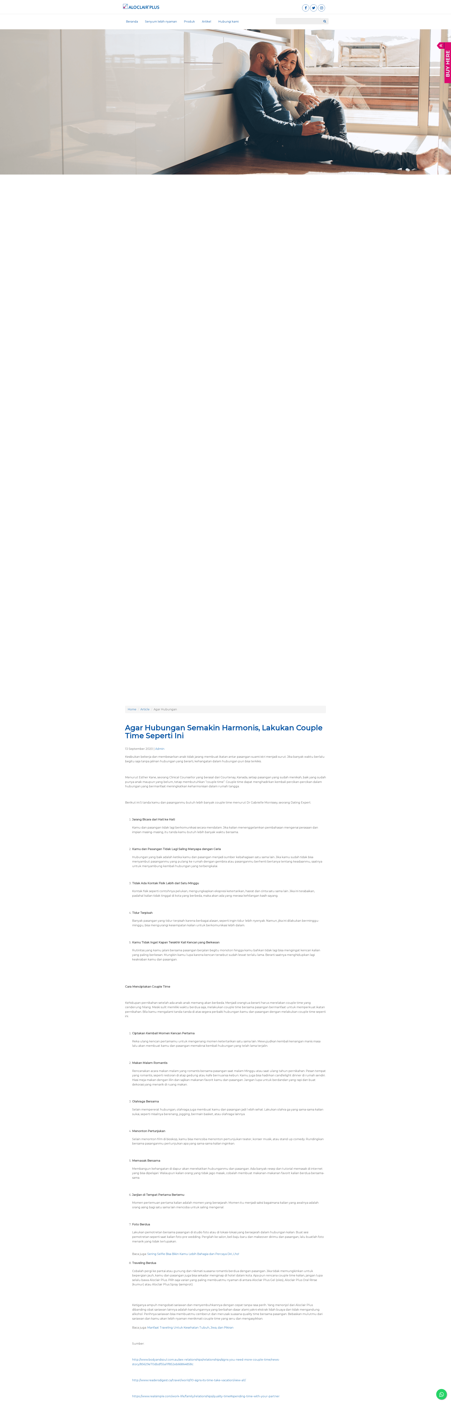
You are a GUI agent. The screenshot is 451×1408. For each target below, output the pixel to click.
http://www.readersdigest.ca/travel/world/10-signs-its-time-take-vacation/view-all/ (189, 1380)
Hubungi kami (228, 21)
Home (132, 709)
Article (145, 709)
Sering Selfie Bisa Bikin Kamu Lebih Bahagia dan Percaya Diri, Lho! (193, 1254)
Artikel (206, 21)
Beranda (132, 21)
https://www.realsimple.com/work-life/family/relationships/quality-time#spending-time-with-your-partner (206, 1396)
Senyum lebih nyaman (161, 21)
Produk (189, 21)
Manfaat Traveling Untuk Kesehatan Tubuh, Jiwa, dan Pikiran (190, 1327)
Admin (159, 748)
